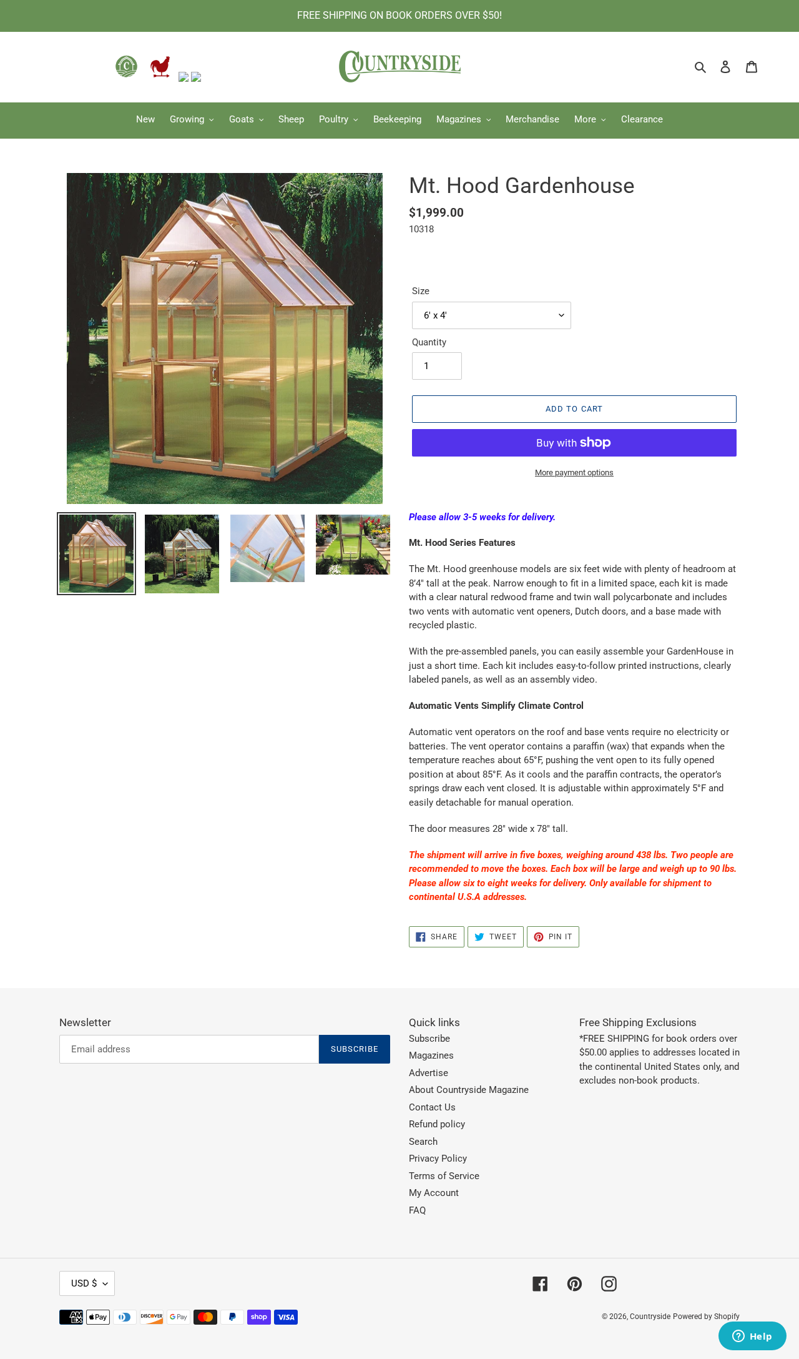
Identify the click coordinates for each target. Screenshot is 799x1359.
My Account (434, 1192)
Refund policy (437, 1124)
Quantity (429, 342)
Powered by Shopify (706, 1316)
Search (423, 1141)
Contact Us (432, 1107)
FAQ (417, 1210)
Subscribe (429, 1038)
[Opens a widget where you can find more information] (752, 1337)
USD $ (84, 1283)
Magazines (431, 1055)
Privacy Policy (438, 1158)
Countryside (650, 1316)
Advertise (428, 1073)
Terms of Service (444, 1176)
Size (420, 291)
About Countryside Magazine (469, 1089)
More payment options (574, 472)
